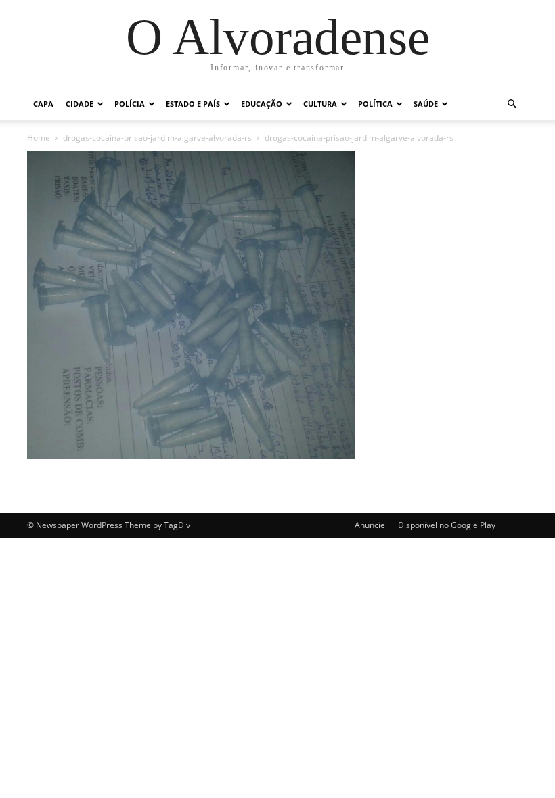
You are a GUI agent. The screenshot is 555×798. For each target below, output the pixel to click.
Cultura (320, 104)
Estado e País (193, 104)
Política (375, 104)
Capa (43, 104)
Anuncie (370, 525)
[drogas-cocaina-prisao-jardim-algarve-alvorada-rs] (191, 455)
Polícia (129, 104)
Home (38, 137)
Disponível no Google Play (446, 525)
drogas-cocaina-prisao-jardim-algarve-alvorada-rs (157, 137)
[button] (511, 104)
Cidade (79, 104)
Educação (261, 104)
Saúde (426, 104)
